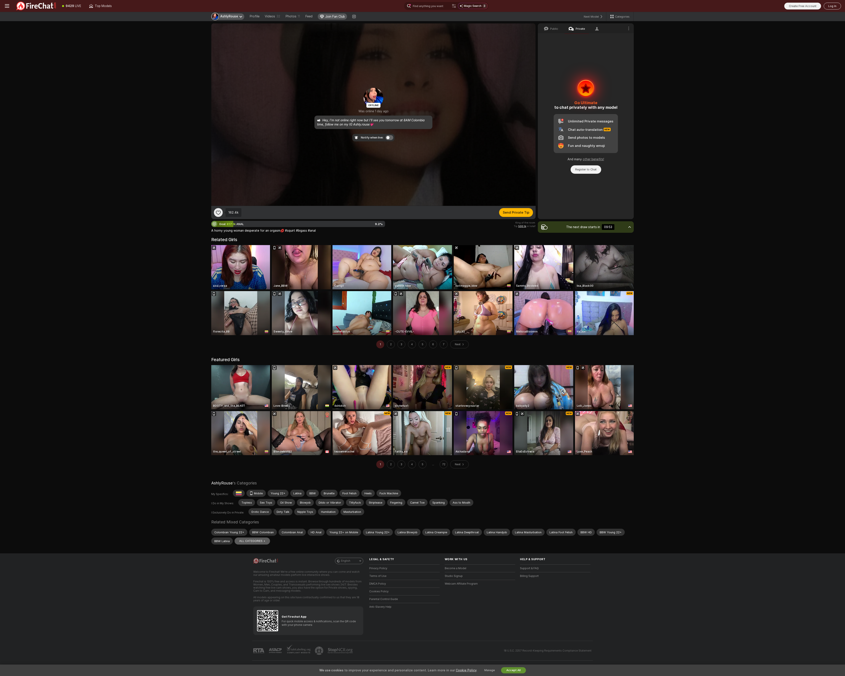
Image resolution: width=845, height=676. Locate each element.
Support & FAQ (529, 568)
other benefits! (593, 159)
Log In (832, 6)
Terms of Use (377, 576)
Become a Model (455, 568)
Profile (254, 16)
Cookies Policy (379, 591)
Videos (272, 16)
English (345, 560)
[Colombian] (239, 493)
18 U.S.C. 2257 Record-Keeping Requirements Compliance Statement (548, 650)
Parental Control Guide (383, 599)
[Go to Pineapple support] (319, 650)
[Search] (454, 6)
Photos (292, 16)
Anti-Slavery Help (380, 606)
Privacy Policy (378, 568)
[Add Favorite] (218, 212)
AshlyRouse (222, 483)
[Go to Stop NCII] (341, 650)
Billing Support (529, 576)
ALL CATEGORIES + (252, 541)
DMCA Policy (377, 583)
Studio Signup (454, 576)
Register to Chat (586, 169)
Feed (308, 16)
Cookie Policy (466, 670)
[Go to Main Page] (36, 6)
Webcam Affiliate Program (461, 583)
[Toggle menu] (7, 6)
